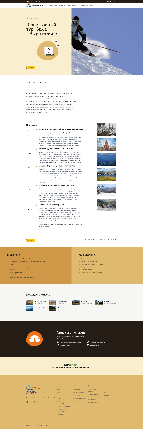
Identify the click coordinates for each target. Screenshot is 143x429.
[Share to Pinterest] (113, 240)
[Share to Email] (116, 240)
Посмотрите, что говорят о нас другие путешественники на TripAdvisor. (71, 367)
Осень (39, 82)
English (109, 1)
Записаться (30, 67)
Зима (45, 82)
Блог (32, 1)
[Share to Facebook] (106, 240)
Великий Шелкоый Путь (79, 398)
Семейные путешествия (63, 406)
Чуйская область (39, 303)
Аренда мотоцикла (93, 402)
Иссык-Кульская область (33, 18)
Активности (62, 5)
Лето (34, 82)
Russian (115, 1)
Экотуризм (60, 414)
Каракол (69, 199)
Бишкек (50, 163)
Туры (68, 5)
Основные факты (77, 389)
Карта (91, 5)
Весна (28, 82)
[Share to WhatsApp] (111, 240)
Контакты (37, 1)
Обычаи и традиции (78, 395)
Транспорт (75, 5)
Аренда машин (92, 399)
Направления (53, 5)
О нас (27, 1)
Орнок (72, 176)
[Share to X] (109, 240)
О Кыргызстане (84, 5)
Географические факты (79, 392)
